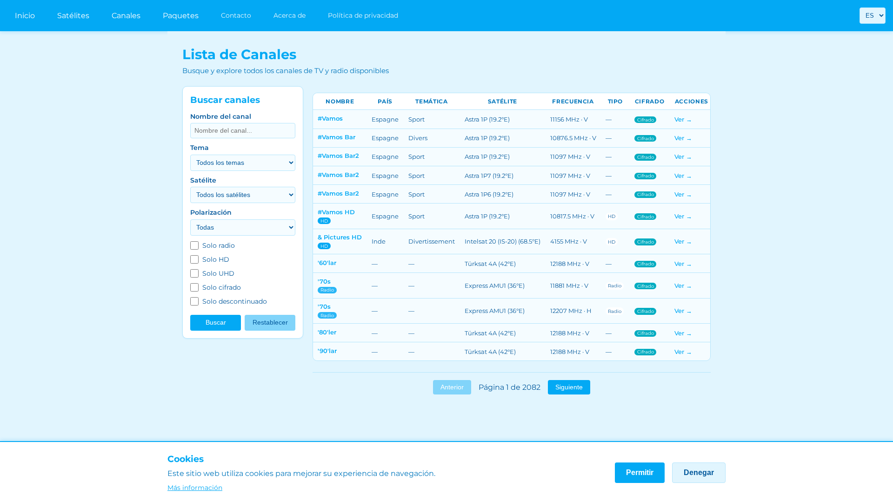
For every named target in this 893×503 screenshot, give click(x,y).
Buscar (216, 322)
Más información (194, 487)
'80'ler (327, 332)
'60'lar (327, 262)
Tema (199, 147)
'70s (324, 281)
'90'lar (327, 350)
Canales (126, 15)
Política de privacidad (363, 15)
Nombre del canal (220, 116)
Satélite (203, 180)
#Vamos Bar (336, 137)
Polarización (211, 212)
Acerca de (289, 15)
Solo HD (215, 259)
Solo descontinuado (234, 301)
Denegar (699, 472)
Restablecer (270, 322)
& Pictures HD (340, 237)
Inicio (25, 15)
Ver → (683, 119)
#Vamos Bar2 (338, 155)
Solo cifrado (221, 287)
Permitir (639, 472)
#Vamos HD (336, 212)
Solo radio (218, 245)
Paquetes (181, 15)
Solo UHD (218, 273)
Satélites (73, 15)
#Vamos (330, 118)
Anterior (452, 387)
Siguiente (569, 387)
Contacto (236, 15)
